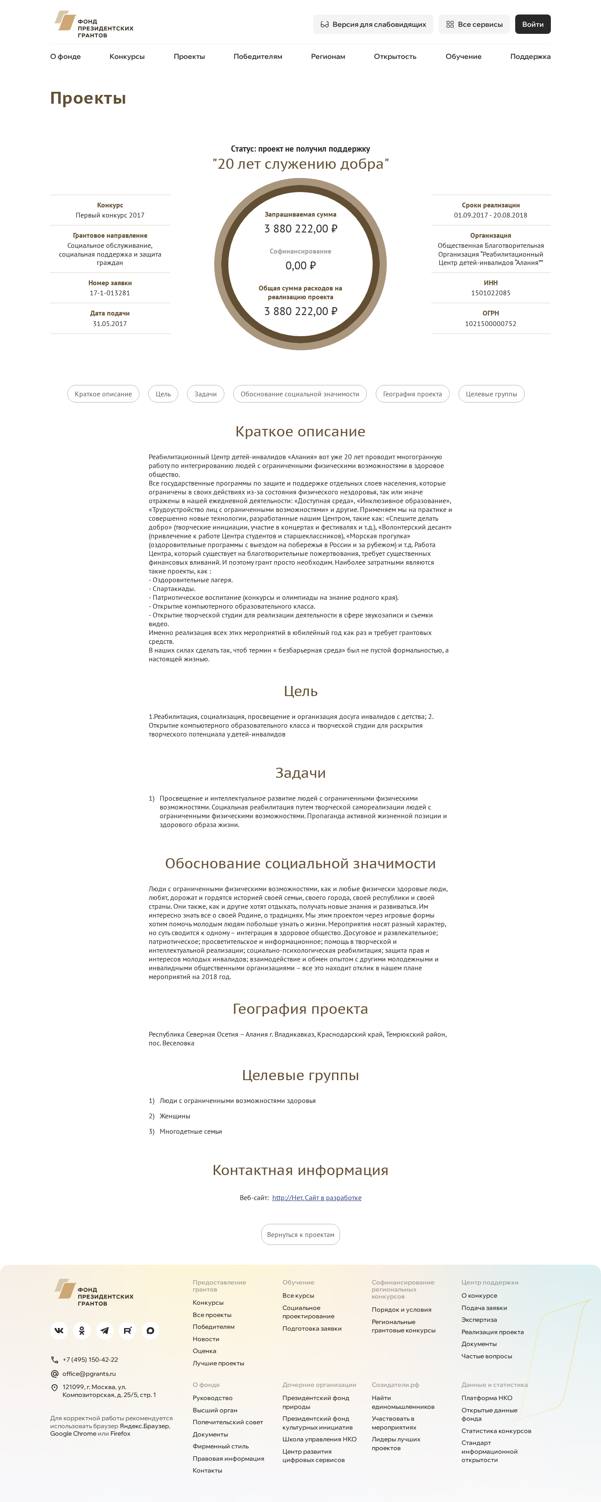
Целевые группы (491, 393)
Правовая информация (228, 1458)
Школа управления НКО (319, 1439)
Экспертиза (479, 1320)
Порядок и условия (402, 1309)
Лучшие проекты (218, 1363)
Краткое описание (103, 393)
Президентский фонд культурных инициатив (317, 1423)
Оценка (204, 1351)
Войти (533, 24)
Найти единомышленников (403, 1402)
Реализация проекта (493, 1332)
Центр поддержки (490, 1282)
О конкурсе (479, 1295)
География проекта (412, 393)
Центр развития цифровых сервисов (313, 1456)
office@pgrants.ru (89, 1374)
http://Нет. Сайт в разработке (317, 1197)
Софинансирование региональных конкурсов (403, 1289)
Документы (479, 1344)
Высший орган (215, 1410)
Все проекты (212, 1315)
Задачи (205, 393)
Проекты (189, 56)
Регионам (328, 56)
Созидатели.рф (395, 1384)
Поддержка (530, 56)
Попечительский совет (228, 1422)
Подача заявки (484, 1308)
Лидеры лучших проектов (396, 1443)
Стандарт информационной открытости (490, 1451)
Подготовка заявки (312, 1328)
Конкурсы (127, 56)
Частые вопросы (487, 1356)
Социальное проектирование (308, 1312)
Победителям (258, 56)
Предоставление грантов (219, 1286)
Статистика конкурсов (496, 1431)
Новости (206, 1339)
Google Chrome (73, 1433)
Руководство (213, 1398)
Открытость (395, 56)
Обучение (464, 56)
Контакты (207, 1470)
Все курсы (298, 1295)
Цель (163, 393)
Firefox (120, 1433)
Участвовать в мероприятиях (394, 1423)
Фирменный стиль (221, 1446)
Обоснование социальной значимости (300, 393)
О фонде (65, 56)
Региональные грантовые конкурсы (404, 1326)
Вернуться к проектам (300, 1234)
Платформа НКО (487, 1398)
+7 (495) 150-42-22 (90, 1360)
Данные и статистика (495, 1384)
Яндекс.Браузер (144, 1426)
